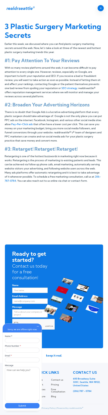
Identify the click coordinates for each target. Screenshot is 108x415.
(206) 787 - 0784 (82, 391)
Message (17, 307)
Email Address (20, 296)
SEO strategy (69, 88)
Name (15, 285)
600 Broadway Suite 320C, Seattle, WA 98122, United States (86, 382)
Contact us (57, 380)
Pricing (55, 384)
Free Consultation (58, 390)
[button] (101, 8)
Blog (53, 396)
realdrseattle (20, 8)
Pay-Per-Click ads (22, 124)
